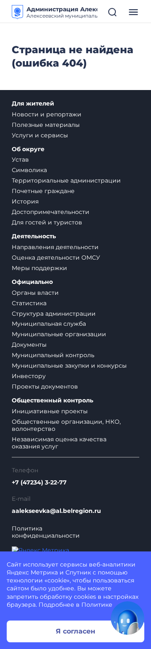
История (25, 201)
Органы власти (35, 292)
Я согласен (75, 631)
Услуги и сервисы (40, 135)
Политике (96, 604)
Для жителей (33, 103)
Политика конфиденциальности (46, 532)
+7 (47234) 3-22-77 (39, 482)
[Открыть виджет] (127, 618)
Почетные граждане (43, 191)
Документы (29, 344)
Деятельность (34, 236)
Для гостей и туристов (47, 222)
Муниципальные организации (59, 334)
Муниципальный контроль (53, 355)
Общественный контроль (52, 400)
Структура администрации (54, 313)
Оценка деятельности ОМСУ (56, 257)
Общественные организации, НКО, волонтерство (66, 425)
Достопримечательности (50, 212)
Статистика (29, 303)
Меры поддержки (39, 268)
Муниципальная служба (49, 323)
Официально (32, 282)
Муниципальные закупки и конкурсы (69, 365)
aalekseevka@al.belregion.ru (56, 511)
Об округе (28, 149)
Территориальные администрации (66, 180)
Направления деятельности (55, 247)
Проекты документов (45, 386)
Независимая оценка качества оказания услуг (59, 442)
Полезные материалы (46, 125)
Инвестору (29, 376)
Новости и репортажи (46, 114)
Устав (20, 159)
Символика (29, 170)
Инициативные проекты (50, 411)
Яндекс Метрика (32, 572)
